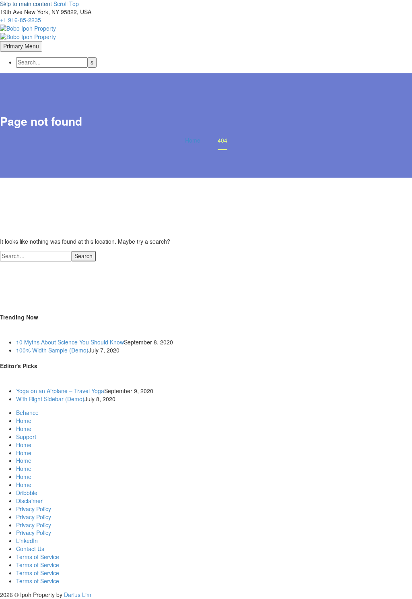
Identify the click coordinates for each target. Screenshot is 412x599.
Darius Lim (77, 595)
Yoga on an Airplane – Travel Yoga (60, 391)
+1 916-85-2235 (20, 20)
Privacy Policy (33, 509)
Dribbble (26, 493)
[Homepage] (28, 32)
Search (83, 256)
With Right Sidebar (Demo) (50, 399)
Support (26, 437)
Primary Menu (21, 46)
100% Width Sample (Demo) (52, 350)
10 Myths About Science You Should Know (70, 342)
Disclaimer (29, 501)
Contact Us (30, 549)
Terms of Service (37, 557)
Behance (27, 412)
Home (23, 421)
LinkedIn (27, 541)
